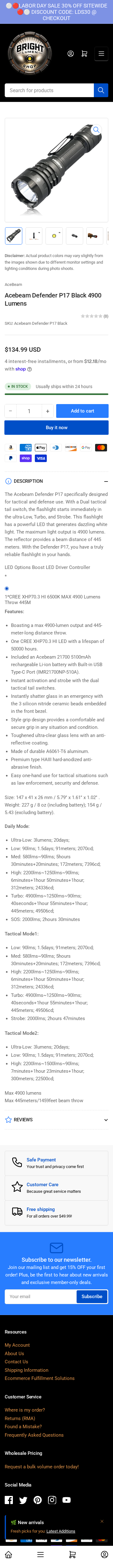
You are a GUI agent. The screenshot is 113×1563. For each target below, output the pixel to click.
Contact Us (16, 1362)
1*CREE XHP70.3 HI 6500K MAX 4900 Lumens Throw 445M (52, 599)
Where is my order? (25, 1410)
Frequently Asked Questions (34, 1435)
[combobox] (56, 90)
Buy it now (56, 427)
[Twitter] (23, 1501)
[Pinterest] (38, 1501)
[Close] (102, 1521)
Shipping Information (26, 1370)
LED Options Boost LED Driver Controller (47, 567)
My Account (17, 1345)
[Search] (101, 90)
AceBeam (13, 284)
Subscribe (92, 1296)
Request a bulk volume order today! (42, 1467)
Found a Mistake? (23, 1426)
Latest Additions (60, 1531)
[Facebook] (9, 1501)
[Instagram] (52, 1501)
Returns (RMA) (20, 1418)
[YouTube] (66, 1501)
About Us (14, 1353)
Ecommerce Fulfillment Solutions (40, 1378)
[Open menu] (101, 54)
